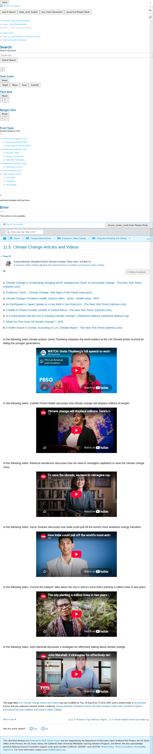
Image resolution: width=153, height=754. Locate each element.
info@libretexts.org (56, 749)
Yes (35, 729)
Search (8, 232)
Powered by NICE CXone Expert (45, 740)
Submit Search (9, 60)
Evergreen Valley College (74, 238)
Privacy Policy (107, 746)
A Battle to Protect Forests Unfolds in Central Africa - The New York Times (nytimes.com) (58, 310)
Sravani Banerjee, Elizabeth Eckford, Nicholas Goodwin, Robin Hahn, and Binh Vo (96, 706)
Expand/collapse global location (148, 237)
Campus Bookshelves (41, 238)
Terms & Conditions (124, 746)
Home (16, 238)
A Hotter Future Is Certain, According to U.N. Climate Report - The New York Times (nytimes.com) (64, 327)
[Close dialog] (2, 211)
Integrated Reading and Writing (111, 238)
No (47, 729)
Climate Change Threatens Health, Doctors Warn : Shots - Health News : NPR (52, 298)
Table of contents (137, 272)
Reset (4, 80)
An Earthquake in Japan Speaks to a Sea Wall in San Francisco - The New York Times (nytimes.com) (66, 304)
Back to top (8, 719)
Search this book (8, 50)
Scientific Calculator (15, 160)
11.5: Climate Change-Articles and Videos (38, 702)
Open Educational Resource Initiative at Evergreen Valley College (73, 265)
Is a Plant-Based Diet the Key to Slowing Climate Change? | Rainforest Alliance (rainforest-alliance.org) (67, 315)
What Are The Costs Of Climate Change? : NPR (34, 321)
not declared (140, 702)
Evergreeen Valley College (26, 265)
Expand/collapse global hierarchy (6, 238)
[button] (10, 181)
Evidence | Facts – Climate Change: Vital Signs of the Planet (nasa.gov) (49, 292)
